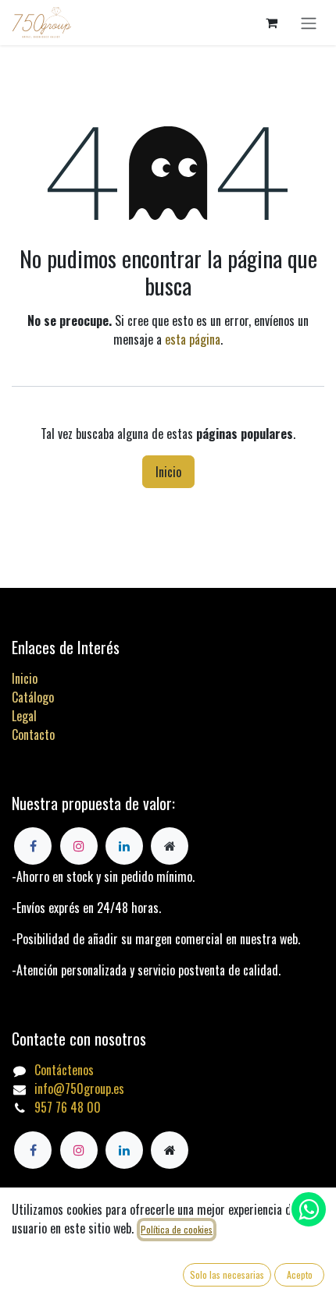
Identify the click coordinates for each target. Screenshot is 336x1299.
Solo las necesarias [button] (227, 1274)
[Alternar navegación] (308, 22)
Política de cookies (177, 1229)
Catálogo (33, 697)
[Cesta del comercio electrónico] (271, 22)
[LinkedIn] (124, 1150)
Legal (24, 715)
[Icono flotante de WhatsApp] (308, 1209)
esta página (192, 339)
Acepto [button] (300, 1274)
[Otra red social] (169, 1150)
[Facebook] (33, 1150)
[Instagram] (79, 1150)
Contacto (33, 734)
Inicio (168, 471)
